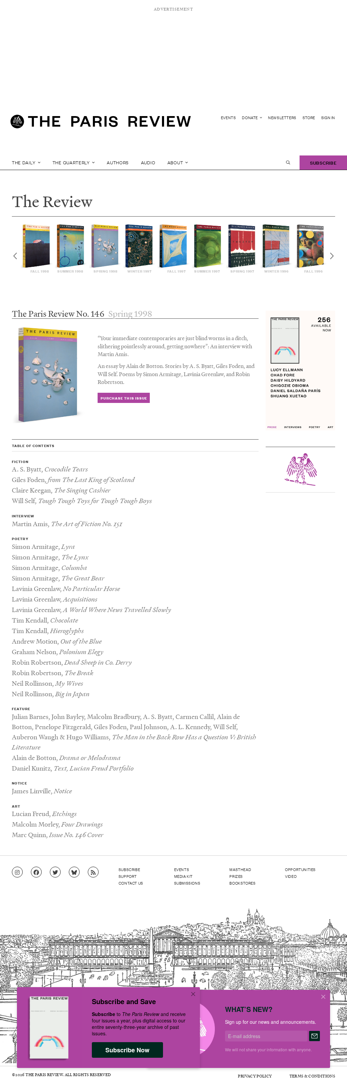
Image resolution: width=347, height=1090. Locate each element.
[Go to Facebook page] (36, 872)
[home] (101, 124)
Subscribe (323, 162)
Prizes (236, 876)
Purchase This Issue (124, 398)
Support (128, 876)
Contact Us (131, 883)
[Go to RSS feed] (93, 872)
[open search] (288, 162)
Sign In (328, 118)
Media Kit (183, 876)
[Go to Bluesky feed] (74, 872)
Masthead (240, 869)
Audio (148, 162)
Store (309, 118)
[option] (37, 249)
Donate (250, 118)
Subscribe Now (127, 1050)
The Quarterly (72, 162)
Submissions (187, 883)
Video (291, 876)
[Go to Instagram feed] (17, 872)
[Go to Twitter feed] (55, 872)
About (175, 162)
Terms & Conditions (312, 1076)
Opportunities (300, 869)
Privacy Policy (255, 1076)
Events (228, 118)
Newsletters (282, 118)
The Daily (24, 162)
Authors (118, 162)
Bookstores (242, 883)
